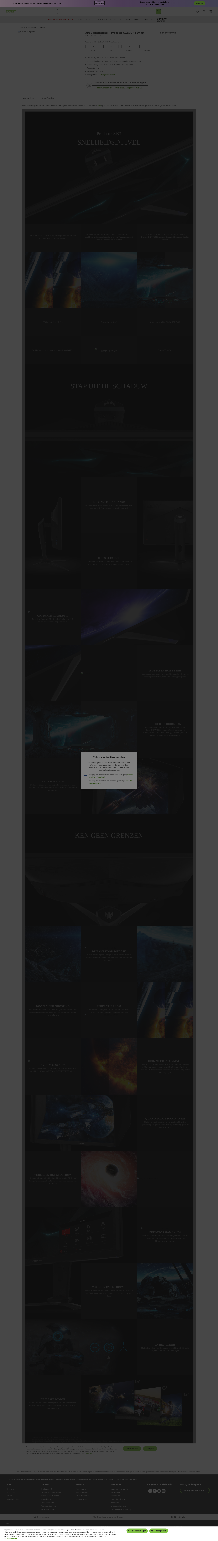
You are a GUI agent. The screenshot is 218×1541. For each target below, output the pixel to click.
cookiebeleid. (12, 1539)
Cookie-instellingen (137, 1531)
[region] (109, 1533)
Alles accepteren (158, 1531)
